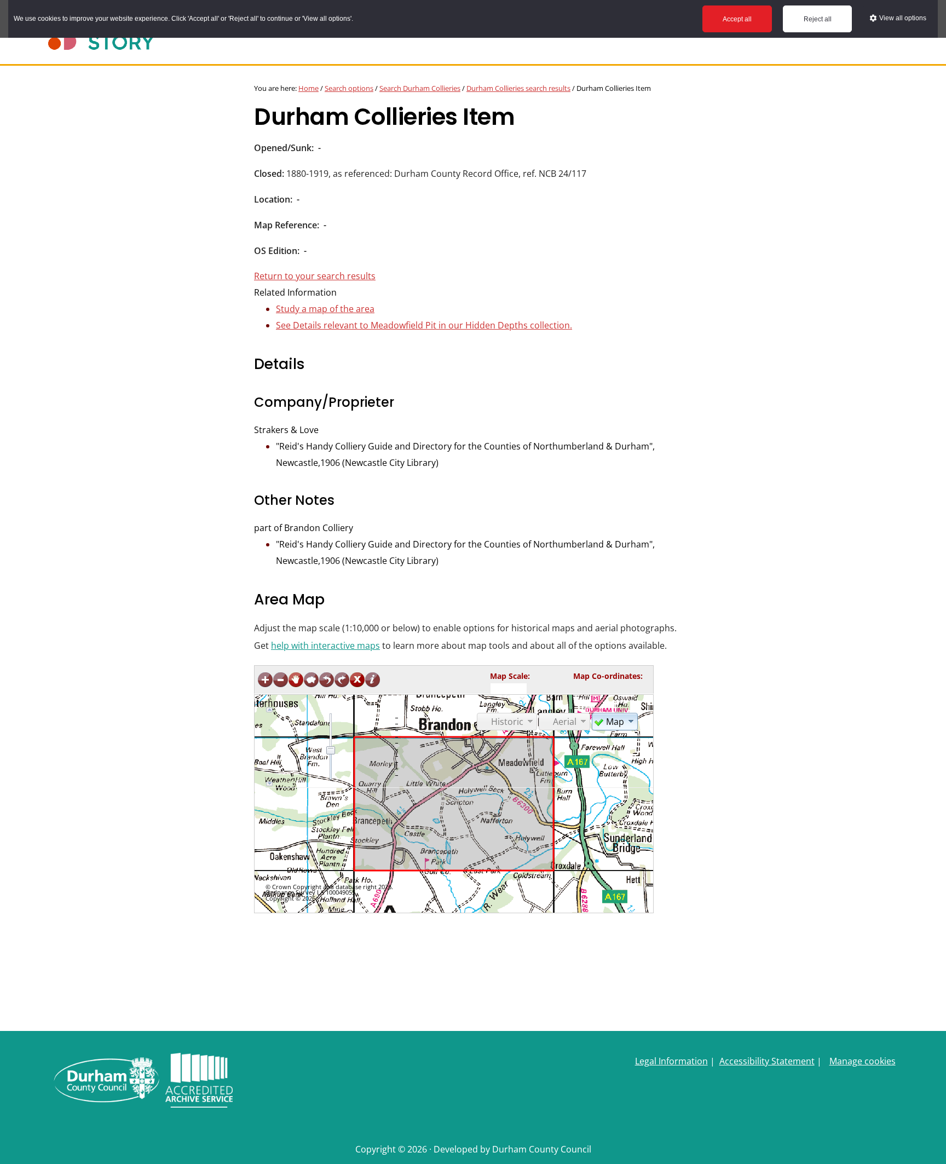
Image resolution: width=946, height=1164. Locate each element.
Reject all (818, 19)
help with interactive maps (325, 645)
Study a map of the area (325, 309)
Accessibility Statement (767, 1061)
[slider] (331, 750)
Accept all (737, 19)
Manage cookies (862, 1061)
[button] (615, 721)
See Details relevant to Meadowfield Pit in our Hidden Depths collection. (424, 325)
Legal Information (671, 1061)
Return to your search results (315, 276)
